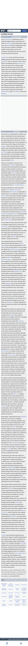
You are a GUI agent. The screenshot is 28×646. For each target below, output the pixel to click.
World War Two (18, 271)
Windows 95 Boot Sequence (24, 601)
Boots (24, 596)
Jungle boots (4, 57)
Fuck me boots (17, 589)
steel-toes (4, 61)
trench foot (4, 226)
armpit (18, 442)
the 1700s (4, 152)
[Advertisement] (14, 14)
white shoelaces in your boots (10, 584)
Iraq (21, 477)
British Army (14, 213)
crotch (13, 442)
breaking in (23, 416)
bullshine (9, 302)
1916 (9, 257)
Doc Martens (13, 516)
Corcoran (20, 321)
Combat (3, 535)
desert (12, 160)
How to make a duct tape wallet (17, 601)
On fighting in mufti (24, 593)
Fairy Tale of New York (17, 605)
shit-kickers (8, 39)
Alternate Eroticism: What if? (11, 596)
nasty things (9, 43)
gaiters (14, 236)
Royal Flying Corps (15, 249)
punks (9, 45)
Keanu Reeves (5, 91)
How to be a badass (17, 597)
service (14, 426)
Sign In (24, 30)
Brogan (12, 315)
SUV (10, 488)
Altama (3, 600)
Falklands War (11, 467)
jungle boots (24, 584)
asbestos (8, 283)
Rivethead (17, 584)
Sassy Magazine (4, 605)
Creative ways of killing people (24, 589)
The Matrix (16, 91)
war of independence (18, 185)
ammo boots (11, 355)
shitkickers (10, 589)
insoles (17, 502)
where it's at (21, 63)
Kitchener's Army (6, 259)
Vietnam (3, 406)
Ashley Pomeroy (9, 131)
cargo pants (3, 592)
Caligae (10, 600)
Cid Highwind (9, 37)
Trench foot (17, 592)
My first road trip (24, 605)
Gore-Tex (11, 604)
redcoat (14, 173)
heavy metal (17, 553)
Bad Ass (3, 93)
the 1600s (11, 165)
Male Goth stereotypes (4, 589)
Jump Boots (10, 592)
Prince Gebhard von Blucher (13, 189)
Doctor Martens (5, 351)
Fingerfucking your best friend (4, 584)
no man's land (7, 219)
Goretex (15, 394)
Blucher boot (13, 191)
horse (8, 448)
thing (3, 37)
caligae (3, 146)
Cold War (23, 543)
